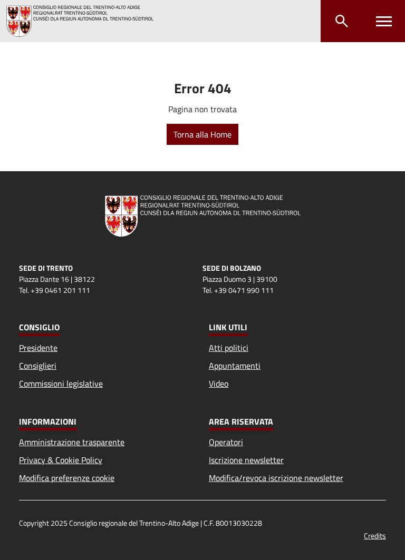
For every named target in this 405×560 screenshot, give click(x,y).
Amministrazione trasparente (71, 442)
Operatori (226, 442)
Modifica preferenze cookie (66, 477)
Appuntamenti (235, 365)
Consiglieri (37, 365)
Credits (375, 535)
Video (218, 383)
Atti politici (228, 347)
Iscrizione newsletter (246, 460)
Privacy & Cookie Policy (60, 460)
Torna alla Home (202, 134)
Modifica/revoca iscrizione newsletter (276, 477)
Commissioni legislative (61, 383)
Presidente (38, 347)
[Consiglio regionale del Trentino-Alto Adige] (84, 21)
